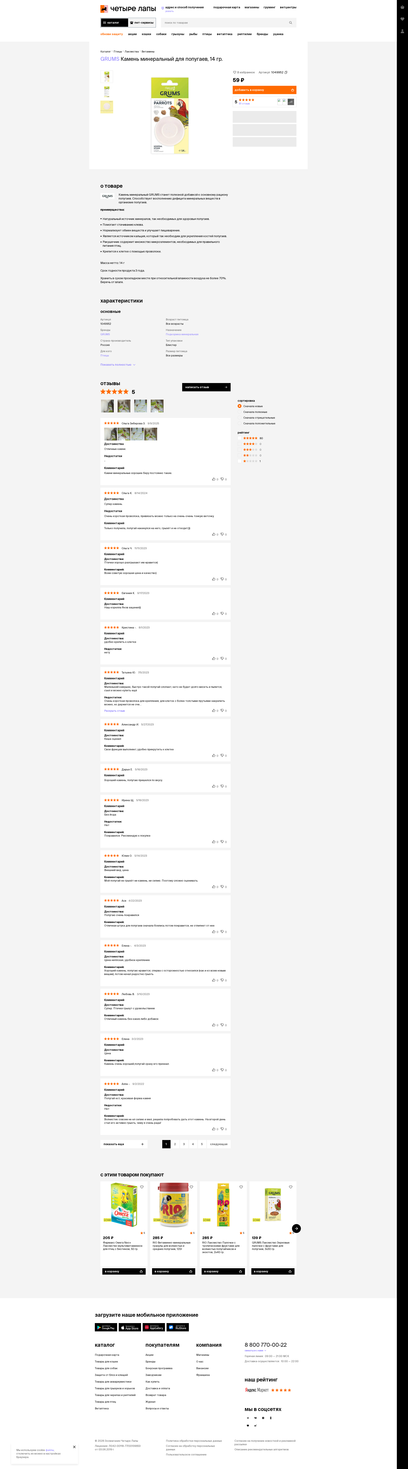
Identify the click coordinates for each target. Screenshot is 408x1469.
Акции (149, 1354)
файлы (50, 1450)
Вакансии (202, 1368)
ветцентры (288, 7)
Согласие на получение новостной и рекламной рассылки (265, 1442)
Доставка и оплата (158, 1388)
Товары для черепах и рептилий (115, 1395)
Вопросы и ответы (157, 1408)
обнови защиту (111, 34)
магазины (252, 7)
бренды (262, 34)
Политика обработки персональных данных (194, 1440)
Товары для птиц (105, 1401)
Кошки (146, 34)
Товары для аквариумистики (113, 1381)
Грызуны (177, 34)
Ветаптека (224, 34)
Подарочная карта (107, 1354)
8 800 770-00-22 (266, 1345)
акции (132, 34)
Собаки (161, 34)
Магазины (202, 1354)
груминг (270, 7)
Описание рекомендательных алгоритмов (261, 1449)
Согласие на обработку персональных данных (190, 1447)
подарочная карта (226, 7)
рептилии (244, 34)
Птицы (207, 34)
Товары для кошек (106, 1361)
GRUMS (109, 59)
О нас (199, 1361)
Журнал (150, 1401)
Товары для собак (106, 1368)
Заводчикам (153, 1374)
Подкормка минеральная (182, 334)
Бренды (150, 1361)
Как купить (153, 1381)
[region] (198, 34)
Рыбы (193, 34)
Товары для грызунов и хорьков (115, 1388)
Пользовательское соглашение (186, 1454)
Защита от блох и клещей (111, 1374)
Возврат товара (156, 1395)
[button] (264, 102)
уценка (278, 34)
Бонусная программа (159, 1368)
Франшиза (203, 1374)
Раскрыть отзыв (114, 710)
